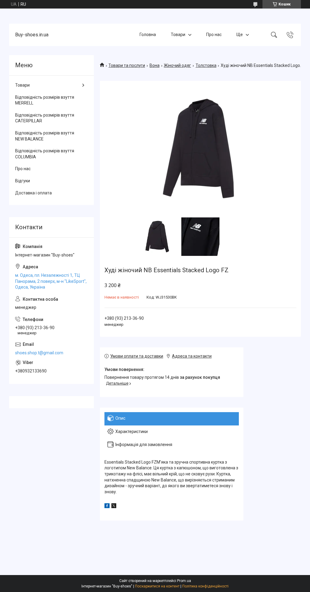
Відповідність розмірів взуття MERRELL (44, 100)
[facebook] (107, 506)
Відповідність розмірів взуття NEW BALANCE (44, 136)
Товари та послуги (126, 65)
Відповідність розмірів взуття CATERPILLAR (44, 118)
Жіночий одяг (177, 65)
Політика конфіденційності (205, 586)
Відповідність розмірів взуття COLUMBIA (44, 153)
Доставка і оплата (33, 192)
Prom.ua (184, 581)
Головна (148, 34)
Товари (178, 34)
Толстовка (206, 65)
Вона (155, 65)
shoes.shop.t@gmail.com (39, 352)
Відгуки (22, 180)
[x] (113, 506)
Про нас (214, 34)
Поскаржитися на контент (157, 586)
